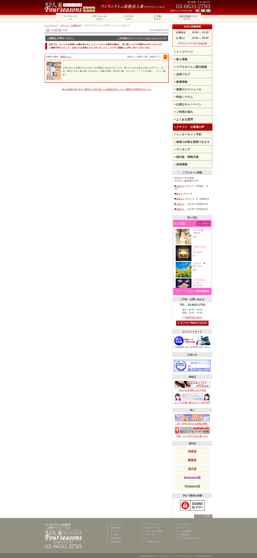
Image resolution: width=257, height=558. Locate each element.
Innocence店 (192, 477)
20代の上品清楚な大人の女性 (192, 390)
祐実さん (180, 199)
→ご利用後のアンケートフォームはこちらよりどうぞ (141, 38)
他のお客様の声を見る (72, 89)
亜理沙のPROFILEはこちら (139, 89)
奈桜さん (180, 209)
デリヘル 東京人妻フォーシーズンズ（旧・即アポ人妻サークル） (175, 556)
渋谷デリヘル (181, 291)
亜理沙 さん (65, 57)
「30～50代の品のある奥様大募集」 (192, 423)
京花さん (180, 186)
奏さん (179, 194)
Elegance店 (192, 486)
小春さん (180, 204)
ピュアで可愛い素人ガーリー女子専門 (192, 402)
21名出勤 (202, 43)
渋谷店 (192, 451)
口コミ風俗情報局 (198, 291)
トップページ (51, 25)
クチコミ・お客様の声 (70, 25)
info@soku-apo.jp (193, 317)
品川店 (192, 468)
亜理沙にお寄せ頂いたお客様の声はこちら (104, 89)
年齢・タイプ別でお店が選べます (192, 436)
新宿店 (192, 459)
